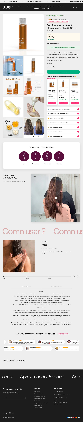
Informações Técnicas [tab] (56, 286)
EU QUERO (52, 103)
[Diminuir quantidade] (48, 66)
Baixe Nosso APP (38, 405)
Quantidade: (49, 63)
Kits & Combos (60, 6)
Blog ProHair (37, 391)
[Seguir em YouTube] (10, 413)
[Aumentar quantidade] (53, 66)
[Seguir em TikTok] (13, 413)
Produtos (40, 6)
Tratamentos (21, 6)
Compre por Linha (31, 6)
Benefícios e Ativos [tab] (26, 286)
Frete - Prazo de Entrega (39, 398)
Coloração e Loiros (49, 6)
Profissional (36, 8)
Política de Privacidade (39, 396)
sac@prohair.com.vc (61, 397)
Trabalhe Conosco (38, 407)
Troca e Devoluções (38, 394)
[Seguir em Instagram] (7, 413)
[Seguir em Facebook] (4, 413)
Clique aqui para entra (64, 394)
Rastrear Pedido (45, 8)
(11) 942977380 (59, 391)
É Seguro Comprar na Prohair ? (41, 403)
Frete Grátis (37, 400)
